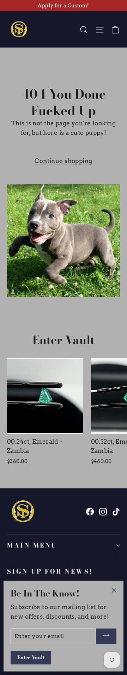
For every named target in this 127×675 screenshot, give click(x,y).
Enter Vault (30, 657)
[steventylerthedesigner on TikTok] (116, 511)
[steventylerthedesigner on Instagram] (103, 511)
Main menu (32, 545)
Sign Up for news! (50, 571)
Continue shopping (63, 160)
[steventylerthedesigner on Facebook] (90, 511)
